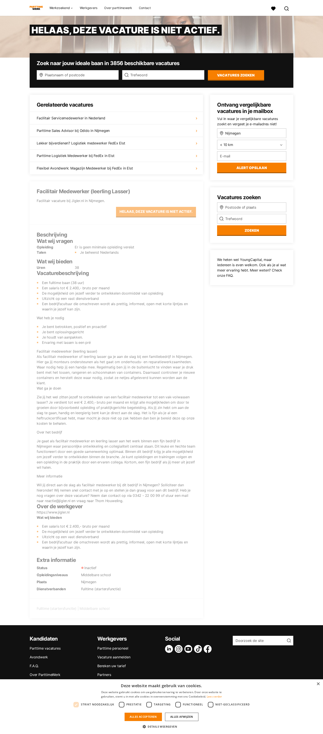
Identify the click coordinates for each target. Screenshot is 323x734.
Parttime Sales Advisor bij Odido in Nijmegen (73, 130)
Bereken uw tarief (111, 666)
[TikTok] (199, 649)
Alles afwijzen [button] (181, 717)
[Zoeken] (286, 8)
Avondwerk (39, 657)
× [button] (318, 684)
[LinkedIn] (170, 649)
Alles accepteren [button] (143, 717)
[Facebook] (208, 649)
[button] (161, 726)
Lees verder (214, 696)
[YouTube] (189, 649)
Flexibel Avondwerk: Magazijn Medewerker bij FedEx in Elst (85, 168)
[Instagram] (179, 649)
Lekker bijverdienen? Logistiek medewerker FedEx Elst (81, 143)
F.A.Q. (34, 666)
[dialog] (161, 706)
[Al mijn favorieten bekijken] (273, 8)
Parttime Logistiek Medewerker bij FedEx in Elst (75, 155)
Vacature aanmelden (113, 657)
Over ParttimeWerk (45, 674)
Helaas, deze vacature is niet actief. (156, 211)
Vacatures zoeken (236, 75)
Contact (145, 8)
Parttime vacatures (45, 648)
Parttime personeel (112, 648)
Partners (104, 674)
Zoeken (252, 230)
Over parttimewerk (118, 8)
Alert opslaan (251, 168)
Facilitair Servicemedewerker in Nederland (71, 118)
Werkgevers (89, 8)
